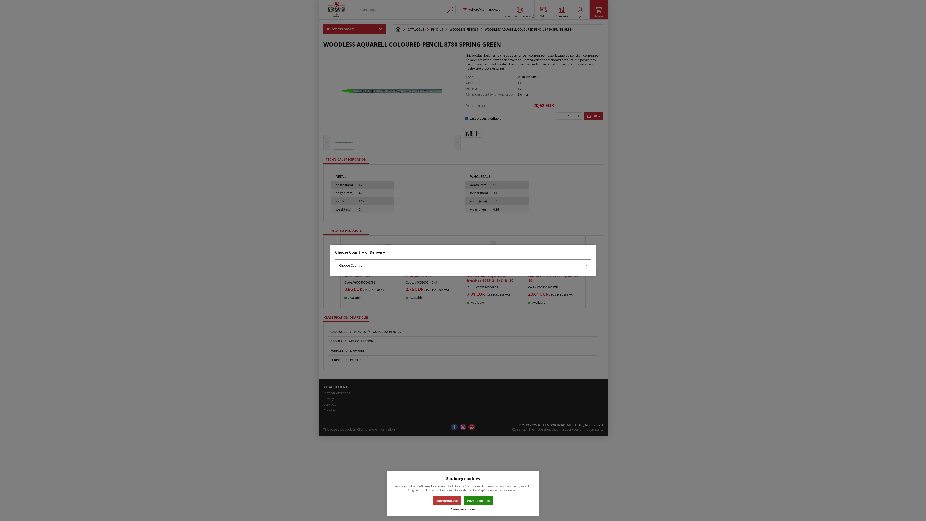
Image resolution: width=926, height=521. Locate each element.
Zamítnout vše (447, 501)
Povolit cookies (478, 501)
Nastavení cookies (463, 509)
